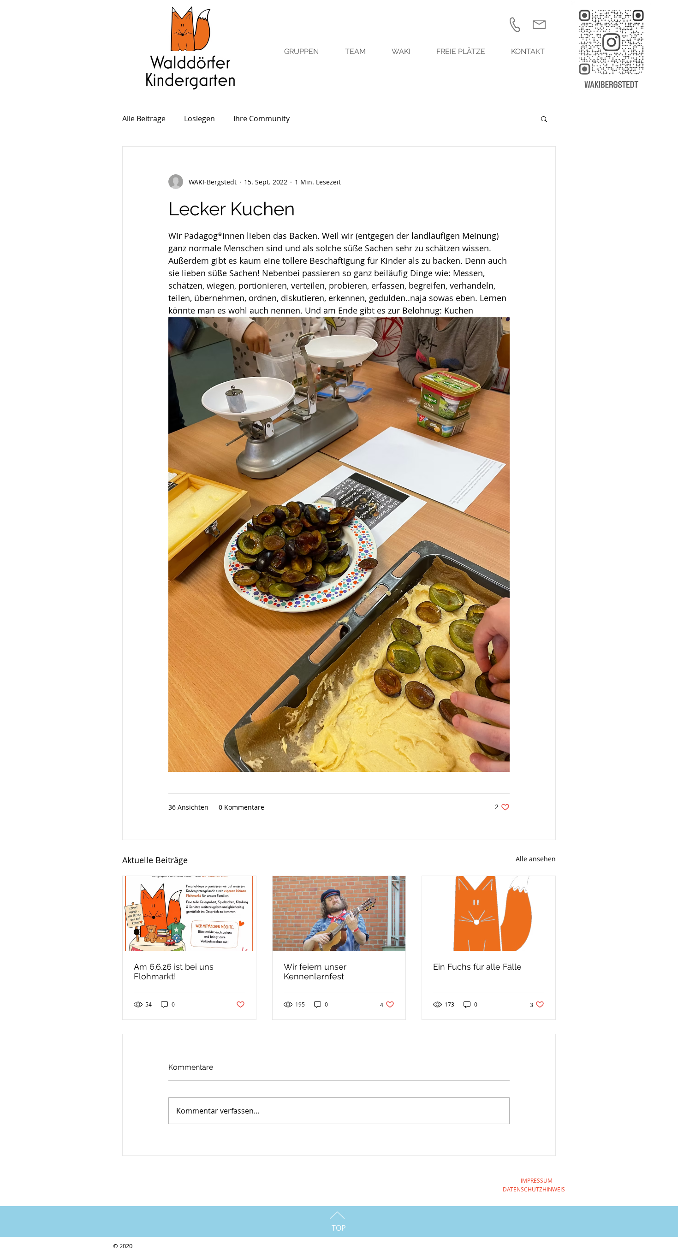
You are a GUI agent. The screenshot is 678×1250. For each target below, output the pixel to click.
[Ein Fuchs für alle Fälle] (488, 913)
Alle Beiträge (144, 118)
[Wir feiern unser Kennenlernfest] (339, 913)
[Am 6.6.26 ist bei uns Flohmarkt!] (189, 913)
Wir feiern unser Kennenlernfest (315, 971)
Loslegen (199, 118)
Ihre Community (261, 118)
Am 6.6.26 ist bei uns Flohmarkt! (174, 971)
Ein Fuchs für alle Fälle (477, 967)
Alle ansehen (536, 858)
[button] (544, 118)
